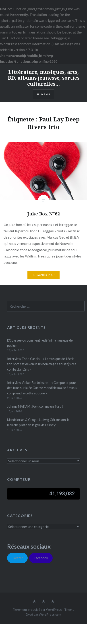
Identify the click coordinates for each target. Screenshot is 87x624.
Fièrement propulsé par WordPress (37, 609)
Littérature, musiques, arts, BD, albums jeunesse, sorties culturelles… (43, 77)
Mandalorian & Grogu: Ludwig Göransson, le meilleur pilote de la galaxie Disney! (38, 422)
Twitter (17, 558)
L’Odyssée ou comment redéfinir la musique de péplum (40, 342)
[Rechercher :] (46, 306)
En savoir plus (43, 275)
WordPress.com (50, 614)
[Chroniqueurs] (43, 601)
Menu (45, 94)
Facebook (41, 558)
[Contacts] (34, 601)
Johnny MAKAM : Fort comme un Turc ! (35, 406)
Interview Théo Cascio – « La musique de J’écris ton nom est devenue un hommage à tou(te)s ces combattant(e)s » (41, 364)
